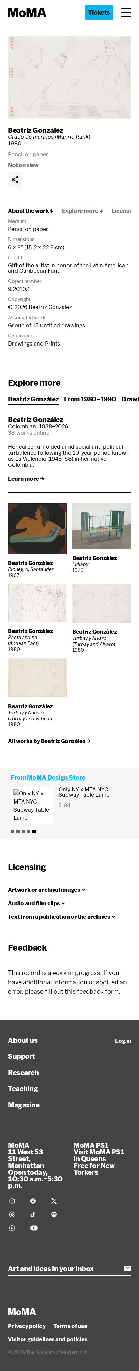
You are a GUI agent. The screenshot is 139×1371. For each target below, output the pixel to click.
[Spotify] (57, 1214)
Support (21, 1056)
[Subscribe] (127, 1268)
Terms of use (70, 1326)
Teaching (23, 1088)
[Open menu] (126, 12)
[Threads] (16, 1214)
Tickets (99, 12)
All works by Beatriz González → (49, 741)
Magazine (23, 1105)
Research (23, 1072)
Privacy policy (26, 1326)
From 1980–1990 (90, 399)
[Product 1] (12, 831)
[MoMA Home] (27, 12)
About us (22, 1040)
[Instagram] (16, 1201)
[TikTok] (37, 1214)
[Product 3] (23, 831)
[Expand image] (69, 77)
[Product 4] (28, 831)
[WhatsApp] (16, 1228)
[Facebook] (37, 1201)
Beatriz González (35, 130)
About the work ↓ (31, 211)
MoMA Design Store (56, 777)
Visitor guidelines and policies (48, 1339)
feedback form (98, 991)
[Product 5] (34, 831)
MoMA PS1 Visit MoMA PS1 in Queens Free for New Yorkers (99, 1158)
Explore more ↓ (83, 211)
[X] (57, 1201)
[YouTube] (37, 1228)
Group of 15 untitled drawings (46, 325)
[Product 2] (18, 831)
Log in (123, 1040)
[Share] (15, 179)
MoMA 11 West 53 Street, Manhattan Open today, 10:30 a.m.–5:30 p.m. (35, 1165)
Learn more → (26, 478)
